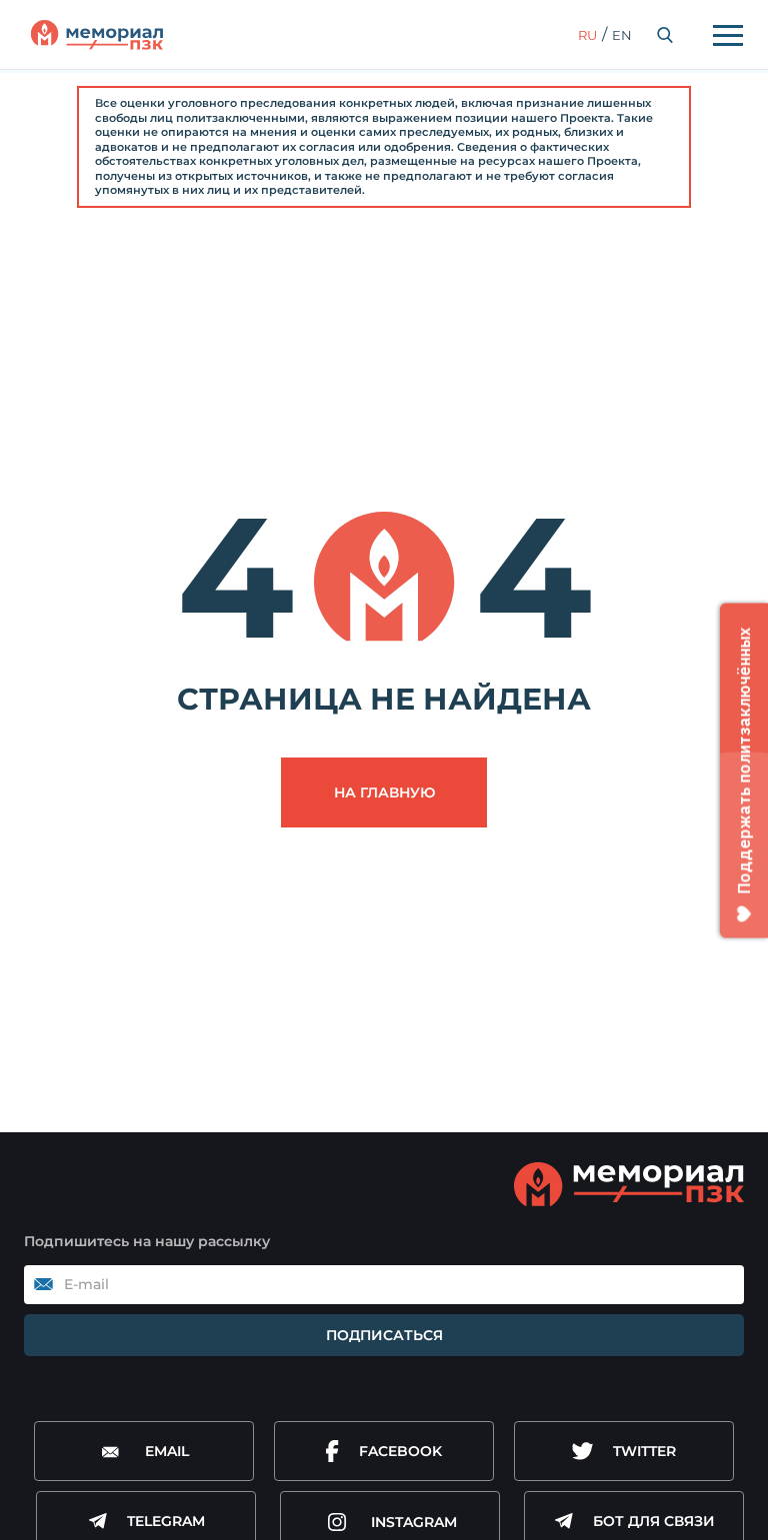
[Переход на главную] (97, 35)
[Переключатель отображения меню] (728, 35)
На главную (384, 792)
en (622, 35)
